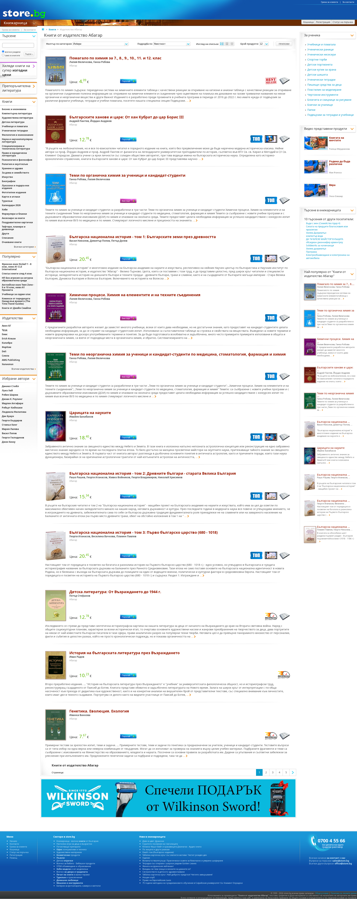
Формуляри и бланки (14, 213)
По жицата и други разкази (156, 849)
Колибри (7, 342)
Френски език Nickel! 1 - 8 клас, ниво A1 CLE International (16, 266)
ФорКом (6, 347)
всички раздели (12, 51)
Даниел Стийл (10, 386)
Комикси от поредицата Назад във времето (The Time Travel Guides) (16, 301)
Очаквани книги (12, 242)
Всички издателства (23, 368)
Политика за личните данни (343, 893)
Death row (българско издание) (158, 852)
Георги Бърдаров (12, 420)
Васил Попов (9, 433)
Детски (65, 860)
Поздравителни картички (17, 222)
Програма (311, 251)
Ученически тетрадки (321, 79)
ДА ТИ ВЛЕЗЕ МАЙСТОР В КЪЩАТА (324, 239)
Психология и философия (17, 159)
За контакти (348, 2)
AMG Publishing (11, 360)
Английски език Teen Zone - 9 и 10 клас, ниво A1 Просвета (18, 287)
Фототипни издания (14, 192)
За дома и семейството (15, 172)
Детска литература (13, 122)
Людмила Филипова (14, 411)
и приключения (69, 877)
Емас (4, 334)
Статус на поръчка (19, 852)
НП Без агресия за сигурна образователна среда (17, 279)
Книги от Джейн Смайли (16, 308)
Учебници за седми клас (16, 294)
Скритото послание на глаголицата (160, 843)
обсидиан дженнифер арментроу (324, 242)
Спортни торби (317, 59)
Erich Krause (9, 338)
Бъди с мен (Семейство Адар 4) (323, 223)
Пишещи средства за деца (324, 84)
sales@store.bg (340, 860)
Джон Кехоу (8, 441)
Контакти (14, 843)
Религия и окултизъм (15, 164)
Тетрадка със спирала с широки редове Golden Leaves (169, 863)
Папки (311, 110)
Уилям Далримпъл (316, 232)
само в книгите (12, 55)
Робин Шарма (10, 394)
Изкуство (7, 177)
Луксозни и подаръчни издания (15, 187)
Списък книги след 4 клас (17, 273)
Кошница (14, 849)
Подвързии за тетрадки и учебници (330, 115)
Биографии (8, 181)
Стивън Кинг (9, 424)
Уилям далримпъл (316, 248)
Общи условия (322, 893)
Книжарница (15, 22)
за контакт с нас (336, 858)
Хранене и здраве (12, 168)
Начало (13, 841)
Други (5, 233)
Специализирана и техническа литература (16, 147)
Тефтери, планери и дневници (13, 228)
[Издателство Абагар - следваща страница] (293, 772)
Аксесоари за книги (13, 218)
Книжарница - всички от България (77, 841)
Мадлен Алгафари (12, 403)
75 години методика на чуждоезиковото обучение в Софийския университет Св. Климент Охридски (192, 883)
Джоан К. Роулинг (12, 399)
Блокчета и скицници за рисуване (329, 99)
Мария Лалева (10, 429)
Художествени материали (69, 852)
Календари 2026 (11, 205)
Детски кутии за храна (321, 69)
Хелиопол (7, 364)
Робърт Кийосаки (12, 407)
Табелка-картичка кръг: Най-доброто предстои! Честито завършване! (177, 874)
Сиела (5, 355)
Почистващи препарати (69, 846)
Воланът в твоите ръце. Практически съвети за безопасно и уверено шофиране (182, 860)
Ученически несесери (321, 54)
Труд (4, 330)
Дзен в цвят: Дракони (153, 841)
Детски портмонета (319, 64)
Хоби (5, 209)
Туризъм (7, 201)
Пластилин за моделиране (324, 89)
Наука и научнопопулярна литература (17, 140)
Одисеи (146, 857)
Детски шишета (317, 74)
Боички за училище (320, 104)
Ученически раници (320, 49)
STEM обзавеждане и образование (74, 866)
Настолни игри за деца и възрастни (74, 843)
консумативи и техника (71, 849)
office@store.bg (343, 863)
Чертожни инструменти (322, 94)
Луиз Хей (7, 390)
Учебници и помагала (321, 44)
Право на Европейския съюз (156, 880)
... (187, 100)
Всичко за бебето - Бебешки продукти (76, 863)
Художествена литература (17, 117)
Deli (4, 351)
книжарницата (330, 210)
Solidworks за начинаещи (320, 245)
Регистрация (16, 855)
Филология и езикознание (17, 134)
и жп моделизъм (72, 869)
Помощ (13, 857)
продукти (68, 855)
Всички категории (24, 246)
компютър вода (314, 236)
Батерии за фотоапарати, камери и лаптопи (79, 885)
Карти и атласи (11, 196)
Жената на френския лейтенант (158, 866)
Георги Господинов (13, 437)
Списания (7, 237)
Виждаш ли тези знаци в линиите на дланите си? (166, 869)
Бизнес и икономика (14, 109)
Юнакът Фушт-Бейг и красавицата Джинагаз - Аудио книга (171, 846)
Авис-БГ (6, 325)
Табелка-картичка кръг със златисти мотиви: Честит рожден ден (174, 855)
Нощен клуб (148, 877)
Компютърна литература (17, 113)
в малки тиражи (73, 874)
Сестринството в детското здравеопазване (163, 871)
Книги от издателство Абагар (325, 274)
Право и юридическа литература (14, 154)
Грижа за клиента (329, 2)
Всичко (72, 871)
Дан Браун (8, 416)
